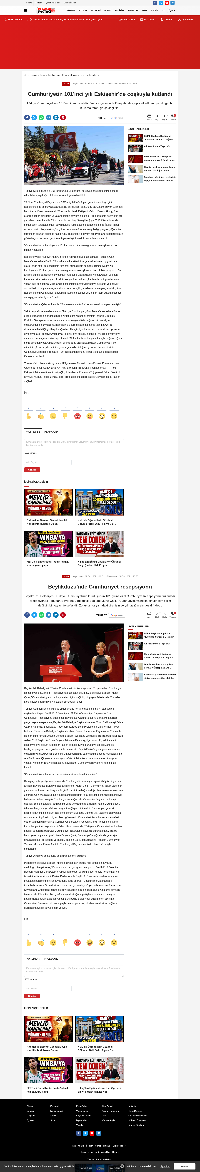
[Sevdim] (53, 411)
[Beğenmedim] (65, 411)
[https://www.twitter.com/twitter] (161, 3)
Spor (144, 10)
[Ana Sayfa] (25, 75)
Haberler (33, 75)
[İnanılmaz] (101, 411)
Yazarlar (167, 19)
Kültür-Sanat (56, 1111)
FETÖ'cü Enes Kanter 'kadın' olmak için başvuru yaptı (48, 563)
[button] (31, 19)
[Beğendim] (28, 411)
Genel (42, 75)
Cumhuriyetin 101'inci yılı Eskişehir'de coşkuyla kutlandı (73, 75)
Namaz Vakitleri (136, 1125)
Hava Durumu (135, 1111)
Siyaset (82, 10)
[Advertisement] (100, 47)
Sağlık (53, 1115)
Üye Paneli (187, 19)
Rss (74, 1146)
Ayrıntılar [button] (165, 1166)
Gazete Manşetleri (137, 1115)
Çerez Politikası (53, 3)
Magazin (133, 10)
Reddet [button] (184, 1166)
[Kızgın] (77, 411)
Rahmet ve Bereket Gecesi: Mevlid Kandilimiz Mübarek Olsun (47, 522)
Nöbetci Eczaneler (137, 1120)
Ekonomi (96, 10)
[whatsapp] (41, 117)
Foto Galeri (149, 19)
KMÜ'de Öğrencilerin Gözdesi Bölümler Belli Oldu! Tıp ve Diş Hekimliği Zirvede (96, 522)
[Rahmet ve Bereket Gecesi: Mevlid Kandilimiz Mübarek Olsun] (48, 502)
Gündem (70, 10)
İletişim (38, 3)
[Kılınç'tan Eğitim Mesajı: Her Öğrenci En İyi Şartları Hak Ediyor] (99, 544)
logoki (116, 1152)
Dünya (107, 10)
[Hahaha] (89, 411)
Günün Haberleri (110, 1111)
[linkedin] (56, 117)
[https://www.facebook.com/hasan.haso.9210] (155, 3)
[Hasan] (172, 3)
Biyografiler (81, 1120)
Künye (29, 3)
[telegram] (48, 117)
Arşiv (104, 1115)
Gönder (32, 469)
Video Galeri (128, 19)
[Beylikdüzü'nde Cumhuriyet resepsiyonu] (74, 653)
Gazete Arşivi (108, 1120)
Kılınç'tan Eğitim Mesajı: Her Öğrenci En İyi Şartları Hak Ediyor (99, 563)
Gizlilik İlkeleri (70, 3)
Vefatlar (80, 1125)
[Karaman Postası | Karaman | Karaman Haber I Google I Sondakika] (45, 10)
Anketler (132, 1106)
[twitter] (34, 117)
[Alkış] (40, 411)
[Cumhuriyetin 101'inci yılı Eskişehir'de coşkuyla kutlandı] (74, 155)
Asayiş (154, 10)
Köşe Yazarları (83, 1115)
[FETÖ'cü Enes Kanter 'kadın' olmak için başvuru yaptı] (48, 544)
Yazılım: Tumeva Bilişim (99, 1159)
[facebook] (27, 117)
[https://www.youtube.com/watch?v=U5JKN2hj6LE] (167, 3)
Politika (120, 10)
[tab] (33, 432)
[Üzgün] (114, 411)
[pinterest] (63, 117)
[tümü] (163, 10)
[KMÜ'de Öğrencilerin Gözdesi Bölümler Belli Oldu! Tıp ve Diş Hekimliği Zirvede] (99, 502)
